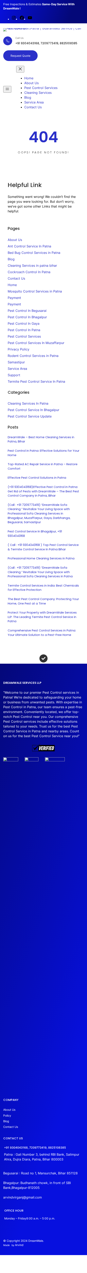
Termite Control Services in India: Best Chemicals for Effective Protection (43, 588)
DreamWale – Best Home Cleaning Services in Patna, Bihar (41, 439)
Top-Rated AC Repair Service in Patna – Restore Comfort (42, 466)
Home (12, 285)
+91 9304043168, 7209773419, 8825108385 (35, 1147)
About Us (15, 240)
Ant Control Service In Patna (29, 246)
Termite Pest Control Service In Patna (36, 381)
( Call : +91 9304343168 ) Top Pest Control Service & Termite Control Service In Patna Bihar (43, 547)
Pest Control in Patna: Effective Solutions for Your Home (43, 453)
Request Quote (20, 55)
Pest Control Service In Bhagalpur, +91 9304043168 (35, 533)
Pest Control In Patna (24, 330)
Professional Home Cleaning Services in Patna (41, 558)
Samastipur (16, 362)
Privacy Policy (18, 349)
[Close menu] (20, 69)
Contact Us (16, 278)
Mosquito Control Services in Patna (35, 291)
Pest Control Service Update (30, 416)
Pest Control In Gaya (23, 323)
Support (14, 375)
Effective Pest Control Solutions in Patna (37, 478)
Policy (7, 1115)
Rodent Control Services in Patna (33, 356)
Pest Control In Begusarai (27, 311)
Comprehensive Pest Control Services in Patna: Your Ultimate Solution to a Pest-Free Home (42, 632)
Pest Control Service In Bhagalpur (33, 410)
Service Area (17, 369)
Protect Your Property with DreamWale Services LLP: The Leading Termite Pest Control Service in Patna (42, 617)
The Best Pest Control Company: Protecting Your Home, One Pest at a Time (43, 601)
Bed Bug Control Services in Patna (34, 253)
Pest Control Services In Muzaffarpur (36, 343)
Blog (11, 259)
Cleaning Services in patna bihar (32, 265)
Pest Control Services (24, 336)
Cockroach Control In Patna (29, 272)
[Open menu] (7, 89)
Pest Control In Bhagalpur (27, 317)
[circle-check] (43, 658)
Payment (14, 298)
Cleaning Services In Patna (28, 403)
